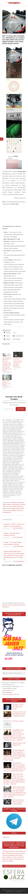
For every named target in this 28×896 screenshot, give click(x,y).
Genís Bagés (10, 442)
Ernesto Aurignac (12, 437)
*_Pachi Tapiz (8, 421)
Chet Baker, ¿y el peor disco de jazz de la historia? (18, 706)
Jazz (8, 451)
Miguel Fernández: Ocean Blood (11, 471)
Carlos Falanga (12, 433)
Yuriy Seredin (11, 495)
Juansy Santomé (7, 458)
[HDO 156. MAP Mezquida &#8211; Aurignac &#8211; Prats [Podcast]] (7, 377)
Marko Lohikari (7, 468)
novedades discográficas (10, 477)
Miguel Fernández (16, 470)
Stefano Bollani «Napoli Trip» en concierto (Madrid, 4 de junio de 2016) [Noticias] (13, 510)
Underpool (6, 492)
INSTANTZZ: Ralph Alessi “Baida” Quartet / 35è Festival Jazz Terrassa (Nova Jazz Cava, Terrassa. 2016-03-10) (14, 504)
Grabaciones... (17, 421)
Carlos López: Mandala (13, 434)
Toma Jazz (19, 489)
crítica (8, 436)
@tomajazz (9, 692)
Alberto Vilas (14, 425)
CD (21, 434)
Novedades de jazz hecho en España (13, 476)
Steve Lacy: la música (18, 721)
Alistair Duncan (11, 430)
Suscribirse (21, 409)
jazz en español (16, 452)
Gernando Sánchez (19, 442)
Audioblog (12, 431)
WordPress (19, 891)
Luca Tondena (11, 462)
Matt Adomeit (7, 470)
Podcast (14, 422)
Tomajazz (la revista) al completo (13, 424)
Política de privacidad (7, 890)
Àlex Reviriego (11, 428)
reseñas (9, 486)
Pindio (12, 480)
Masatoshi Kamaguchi (18, 468)
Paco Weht (18, 479)
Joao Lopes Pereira (13, 454)
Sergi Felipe (13, 489)
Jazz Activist (14, 451)
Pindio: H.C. (17, 480)
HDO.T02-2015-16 (7, 422)
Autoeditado (18, 431)
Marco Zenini (18, 467)
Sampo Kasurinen (14, 488)
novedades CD (16, 473)
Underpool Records (15, 492)
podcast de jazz (13, 482)
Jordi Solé (13, 455)
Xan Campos (15, 494)
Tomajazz (6, 491)
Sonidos (19, 422)
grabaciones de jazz (17, 443)
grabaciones (6, 443)
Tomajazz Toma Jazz (15, 491)
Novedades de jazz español (11, 474)
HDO (22, 421)
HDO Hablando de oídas (17, 448)
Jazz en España (7, 452)
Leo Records (15, 460)
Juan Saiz (9, 457)
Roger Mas (15, 486)
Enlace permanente (18, 528)
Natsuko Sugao (7, 473)
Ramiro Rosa (11, 485)
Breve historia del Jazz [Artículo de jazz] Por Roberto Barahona (18, 802)
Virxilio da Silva (7, 494)
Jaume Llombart (16, 449)
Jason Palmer (7, 449)
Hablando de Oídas (8, 445)
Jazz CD (21, 451)
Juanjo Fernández (17, 457)
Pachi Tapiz (11, 479)
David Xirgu (13, 436)
